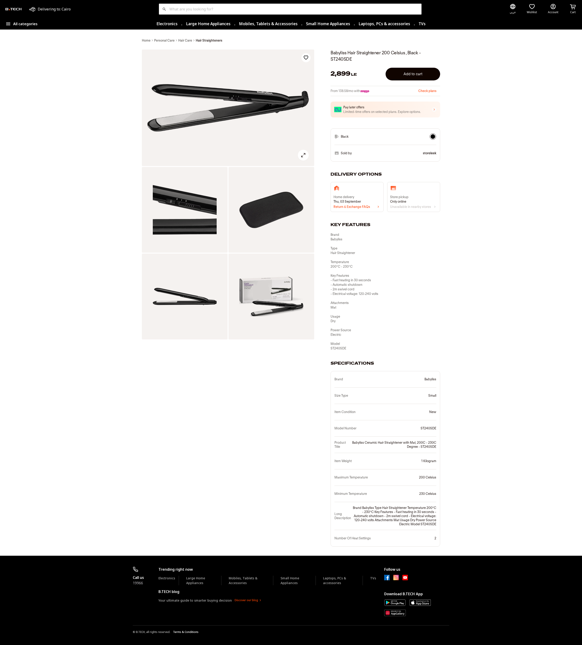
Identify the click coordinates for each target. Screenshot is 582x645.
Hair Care (185, 40)
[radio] (433, 136)
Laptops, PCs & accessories (384, 23)
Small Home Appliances (328, 23)
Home (146, 40)
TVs (422, 23)
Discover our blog (246, 600)
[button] (385, 109)
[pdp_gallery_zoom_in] (228, 108)
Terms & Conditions (185, 632)
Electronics (167, 23)
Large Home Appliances (208, 23)
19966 (138, 582)
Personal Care (164, 40)
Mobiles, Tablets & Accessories (268, 23)
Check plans (427, 91)
